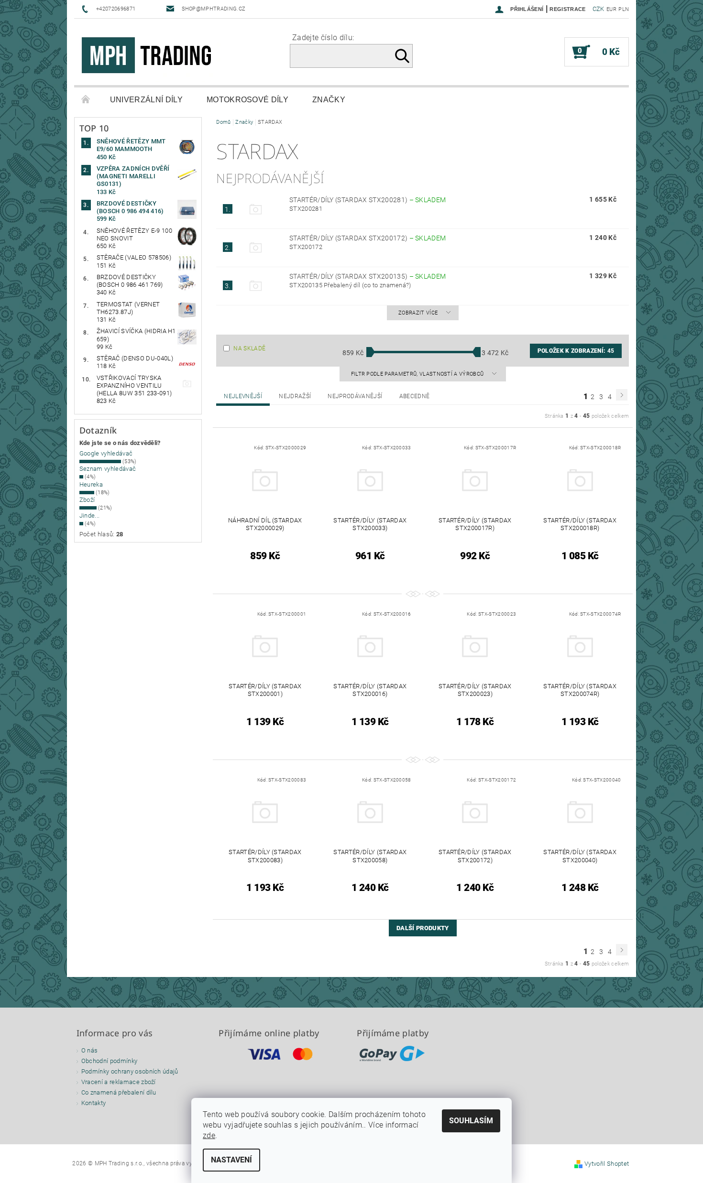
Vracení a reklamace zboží (118, 1081)
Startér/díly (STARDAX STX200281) (367, 200)
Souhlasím (471, 1120)
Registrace (567, 9)
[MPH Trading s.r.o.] (150, 56)
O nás (89, 1050)
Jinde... (89, 515)
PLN (623, 9)
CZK (598, 8)
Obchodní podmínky (109, 1060)
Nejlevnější (243, 396)
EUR (611, 9)
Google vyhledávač (105, 453)
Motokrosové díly (247, 100)
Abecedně (414, 396)
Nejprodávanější (355, 396)
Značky (328, 100)
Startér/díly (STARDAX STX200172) (367, 238)
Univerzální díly (146, 100)
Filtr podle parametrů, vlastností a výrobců (418, 374)
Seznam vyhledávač (107, 468)
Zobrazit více (418, 313)
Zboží (87, 499)
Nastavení (231, 1159)
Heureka (91, 484)
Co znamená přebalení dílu (118, 1092)
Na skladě (249, 348)
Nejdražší (295, 396)
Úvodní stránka (86, 99)
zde (209, 1135)
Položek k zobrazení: (576, 350)
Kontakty (93, 1103)
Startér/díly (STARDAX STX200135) (367, 276)
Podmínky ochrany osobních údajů (129, 1071)
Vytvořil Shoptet (606, 1163)
